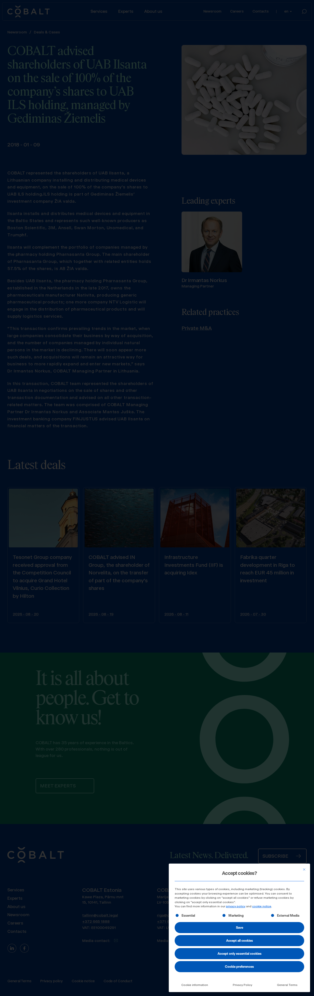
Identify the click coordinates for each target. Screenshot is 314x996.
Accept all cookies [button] (239, 940)
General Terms (287, 985)
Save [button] (239, 927)
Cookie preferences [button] (239, 966)
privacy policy (235, 906)
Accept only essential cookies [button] (240, 953)
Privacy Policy (242, 985)
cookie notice (261, 906)
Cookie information (194, 985)
